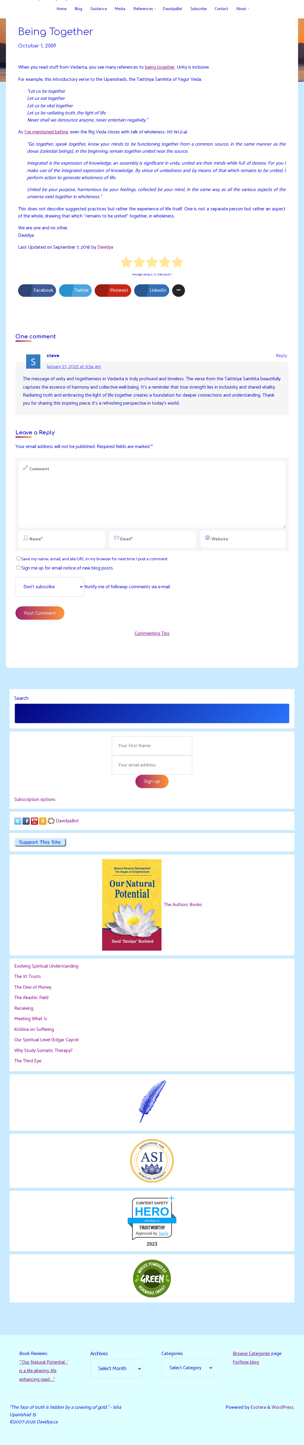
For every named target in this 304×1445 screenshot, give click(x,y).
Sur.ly (163, 1233)
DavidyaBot (67, 821)
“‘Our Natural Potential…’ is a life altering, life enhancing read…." (43, 1371)
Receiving (23, 1008)
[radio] (126, 263)
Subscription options (35, 800)
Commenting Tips (152, 634)
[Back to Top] (281, 1436)
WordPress (283, 1407)
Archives (99, 1354)
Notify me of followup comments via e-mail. (127, 587)
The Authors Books (182, 905)
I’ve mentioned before (46, 132)
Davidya (105, 247)
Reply (281, 356)
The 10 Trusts (27, 977)
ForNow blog (246, 1362)
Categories (172, 1354)
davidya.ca (152, 1220)
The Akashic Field (31, 998)
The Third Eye (27, 1061)
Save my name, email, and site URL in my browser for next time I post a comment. (94, 559)
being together (160, 67)
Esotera (257, 1407)
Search (21, 698)
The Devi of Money (32, 987)
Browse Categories (251, 1354)
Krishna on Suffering (34, 1030)
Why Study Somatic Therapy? (43, 1051)
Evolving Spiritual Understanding (46, 966)
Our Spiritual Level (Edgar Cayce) (46, 1040)
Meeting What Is (30, 1019)
